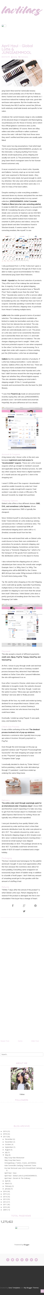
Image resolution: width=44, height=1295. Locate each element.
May (6, 1155)
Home (20, 1041)
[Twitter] (32, 1260)
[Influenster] (22, 1233)
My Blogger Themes (31, 1288)
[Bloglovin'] (8, 1260)
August (7, 1150)
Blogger (26, 1245)
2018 (5, 1134)
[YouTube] (36, 1260)
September (9, 1147)
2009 (5, 1210)
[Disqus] (19, 950)
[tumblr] (27, 1260)
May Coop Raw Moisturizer (14, 1158)
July (6, 1152)
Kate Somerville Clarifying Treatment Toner (20, 1165)
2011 (5, 1204)
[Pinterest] (22, 1260)
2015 (5, 1194)
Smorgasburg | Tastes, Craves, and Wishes (20, 1163)
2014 (5, 1197)
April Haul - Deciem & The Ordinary (17, 1178)
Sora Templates (14, 1288)
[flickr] (13, 1260)
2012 (5, 1202)
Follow (22, 1094)
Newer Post (5, 1041)
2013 (5, 1199)
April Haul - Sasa (10, 1173)
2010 (5, 1207)
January (7, 1189)
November (9, 1142)
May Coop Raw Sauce (13, 1160)
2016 (5, 1191)
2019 (5, 1131)
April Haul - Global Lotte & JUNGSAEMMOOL (21, 1176)
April (6, 1181)
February (8, 1186)
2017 (5, 1137)
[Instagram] (17, 1260)
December (9, 1139)
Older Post (35, 1041)
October (8, 1144)
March (7, 1183)
